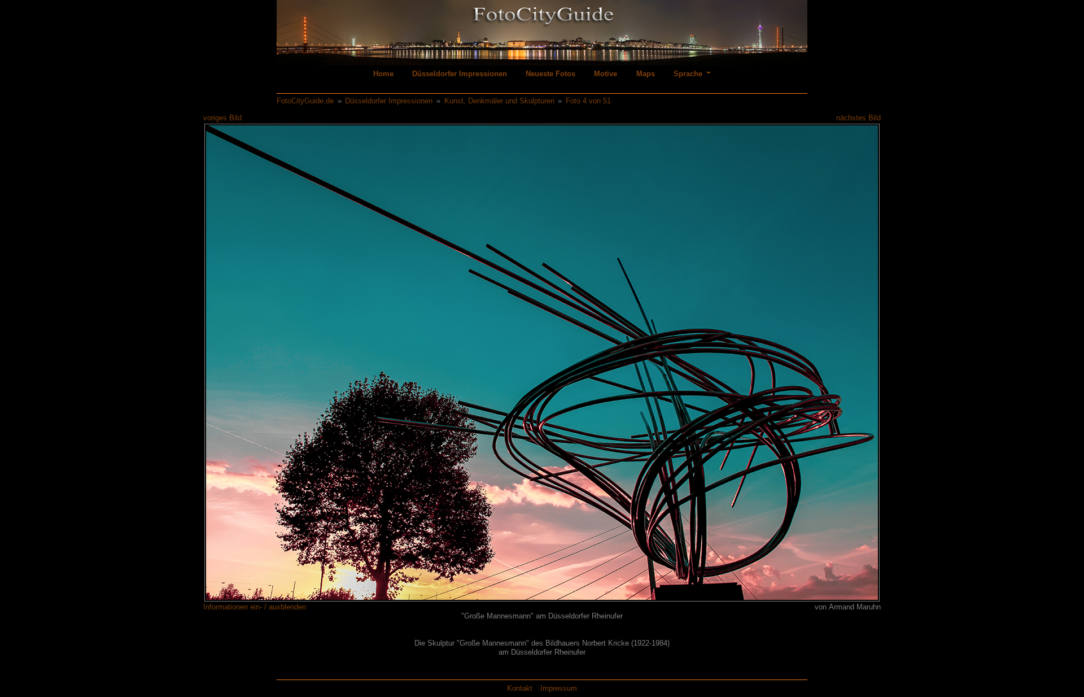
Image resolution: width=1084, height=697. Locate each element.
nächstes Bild (858, 118)
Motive (605, 73)
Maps (645, 73)
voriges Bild (222, 118)
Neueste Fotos (550, 73)
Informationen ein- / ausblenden (254, 607)
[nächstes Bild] (839, 362)
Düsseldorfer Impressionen (459, 73)
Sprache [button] (689, 73)
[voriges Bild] (244, 362)
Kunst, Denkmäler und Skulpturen (499, 101)
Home (383, 73)
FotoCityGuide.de (305, 101)
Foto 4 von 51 (588, 101)
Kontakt (519, 688)
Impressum (558, 688)
